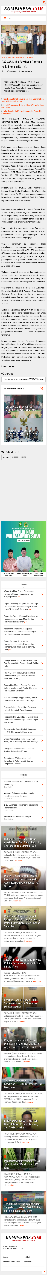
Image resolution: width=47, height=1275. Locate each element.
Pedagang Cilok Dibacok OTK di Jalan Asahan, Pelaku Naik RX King (22, 1164)
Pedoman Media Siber (11, 1262)
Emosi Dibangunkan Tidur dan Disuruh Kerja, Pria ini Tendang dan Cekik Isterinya (21, 1124)
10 (5, 1199)
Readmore (18, 861)
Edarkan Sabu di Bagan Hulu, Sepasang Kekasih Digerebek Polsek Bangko (20, 1003)
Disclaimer (27, 1262)
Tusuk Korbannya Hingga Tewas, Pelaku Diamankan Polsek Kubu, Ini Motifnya (22, 963)
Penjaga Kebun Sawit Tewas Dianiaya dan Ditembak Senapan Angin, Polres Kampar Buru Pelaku (23, 1044)
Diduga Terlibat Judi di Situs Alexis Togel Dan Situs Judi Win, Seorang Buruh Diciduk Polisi (22, 842)
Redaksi (27, 1257)
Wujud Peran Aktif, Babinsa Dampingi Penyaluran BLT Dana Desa (21, 410)
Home (3, 57)
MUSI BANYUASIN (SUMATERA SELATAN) (20, 57)
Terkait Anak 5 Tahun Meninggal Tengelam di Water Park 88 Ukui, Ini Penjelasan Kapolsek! (22, 1207)
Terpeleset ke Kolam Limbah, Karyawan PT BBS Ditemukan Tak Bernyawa (23, 1084)
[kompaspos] (23, 12)
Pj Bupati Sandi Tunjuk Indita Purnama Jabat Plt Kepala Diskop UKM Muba (22, 434)
